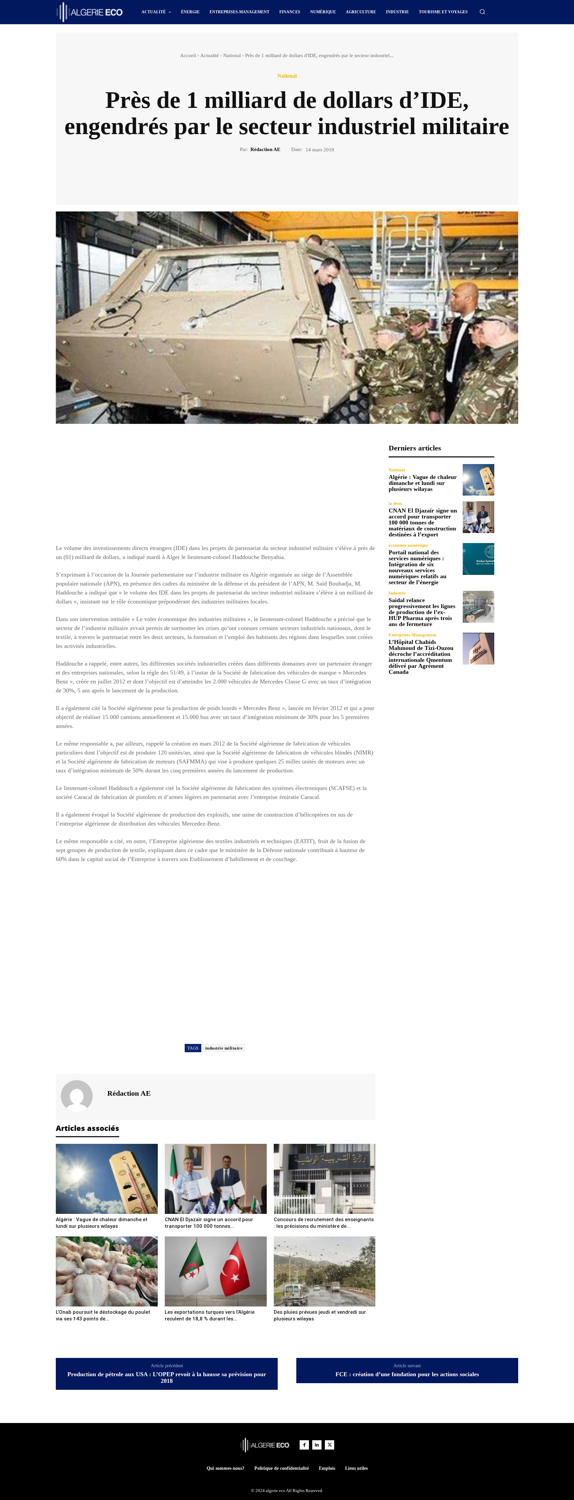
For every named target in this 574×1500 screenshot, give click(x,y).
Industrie (397, 593)
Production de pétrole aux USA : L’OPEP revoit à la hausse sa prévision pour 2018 (166, 1377)
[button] (482, 12)
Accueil (188, 55)
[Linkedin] (317, 1445)
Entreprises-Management (412, 635)
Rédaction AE (265, 149)
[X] (279, 176)
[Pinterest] (294, 176)
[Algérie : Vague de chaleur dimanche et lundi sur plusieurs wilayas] (107, 1179)
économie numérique (408, 545)
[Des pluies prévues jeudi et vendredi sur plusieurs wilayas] (325, 1271)
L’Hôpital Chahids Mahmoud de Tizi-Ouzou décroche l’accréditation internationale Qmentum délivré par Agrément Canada (421, 657)
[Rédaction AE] (81, 1096)
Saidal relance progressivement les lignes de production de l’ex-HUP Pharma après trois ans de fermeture (422, 612)
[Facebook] (264, 176)
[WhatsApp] (310, 176)
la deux (395, 503)
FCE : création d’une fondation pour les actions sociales (407, 1374)
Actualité (209, 55)
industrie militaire (224, 1048)
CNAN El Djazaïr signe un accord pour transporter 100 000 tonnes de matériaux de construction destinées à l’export (423, 522)
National (232, 55)
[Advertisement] (215, 490)
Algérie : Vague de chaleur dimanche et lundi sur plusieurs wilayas (423, 483)
